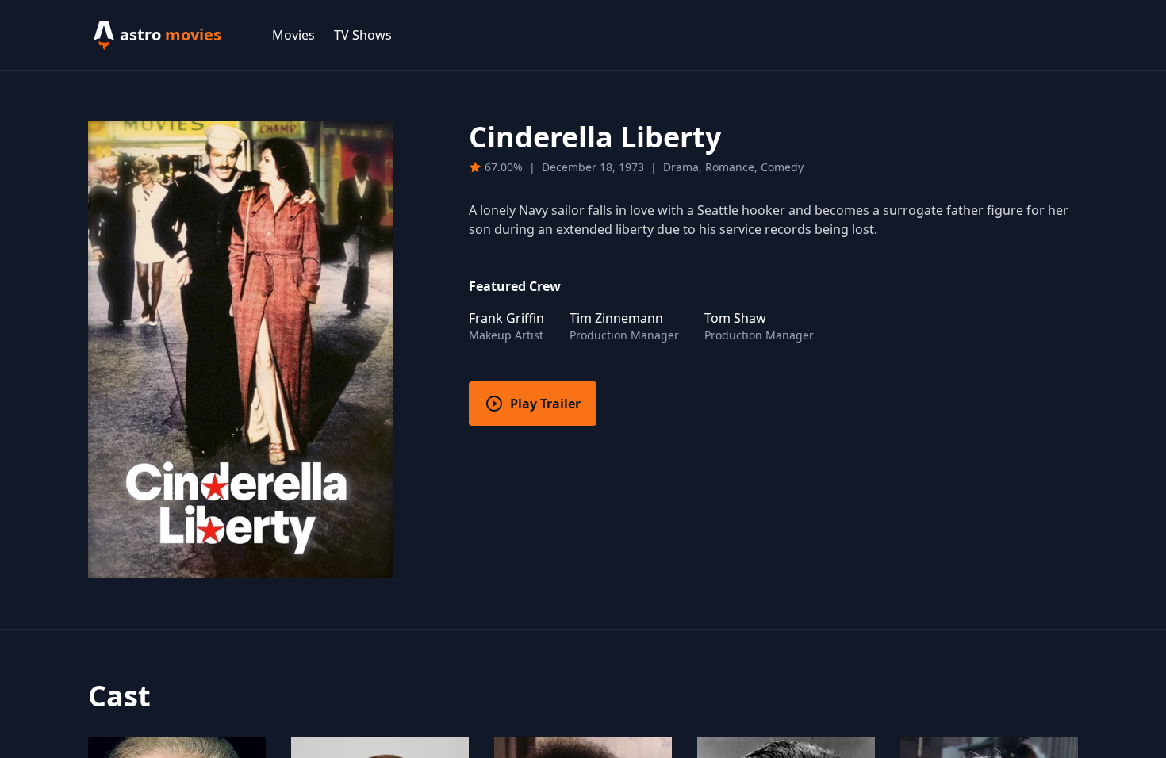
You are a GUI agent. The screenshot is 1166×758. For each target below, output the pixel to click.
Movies (293, 35)
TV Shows (363, 35)
